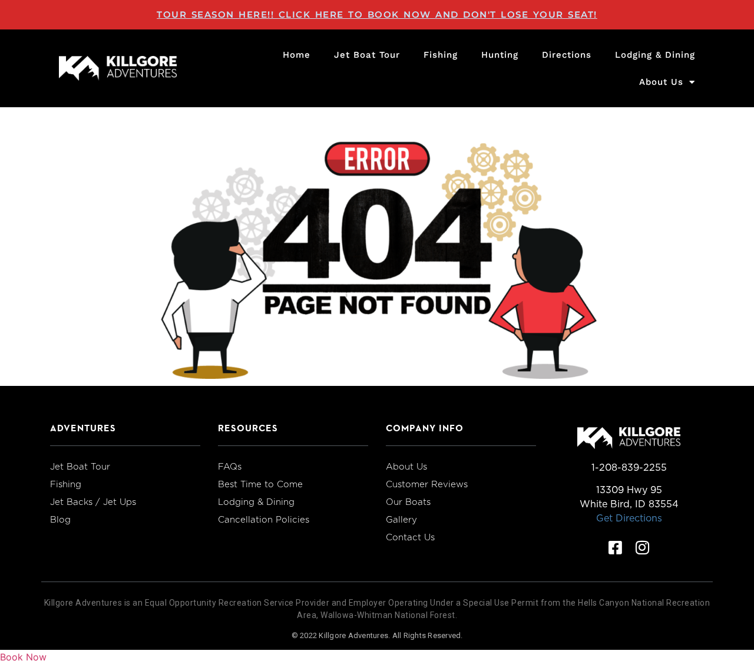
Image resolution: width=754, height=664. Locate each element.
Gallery (401, 519)
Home (296, 54)
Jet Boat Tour (367, 54)
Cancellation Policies (263, 519)
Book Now (23, 657)
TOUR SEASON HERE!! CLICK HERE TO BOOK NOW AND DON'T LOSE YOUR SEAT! (377, 14)
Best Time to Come (260, 484)
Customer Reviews (427, 484)
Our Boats (408, 502)
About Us (661, 82)
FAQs (230, 466)
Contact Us (410, 537)
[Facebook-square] (615, 547)
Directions (566, 54)
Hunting (499, 54)
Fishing (441, 54)
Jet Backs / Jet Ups (93, 502)
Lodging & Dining (655, 54)
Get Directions (629, 518)
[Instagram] (642, 547)
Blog (60, 519)
